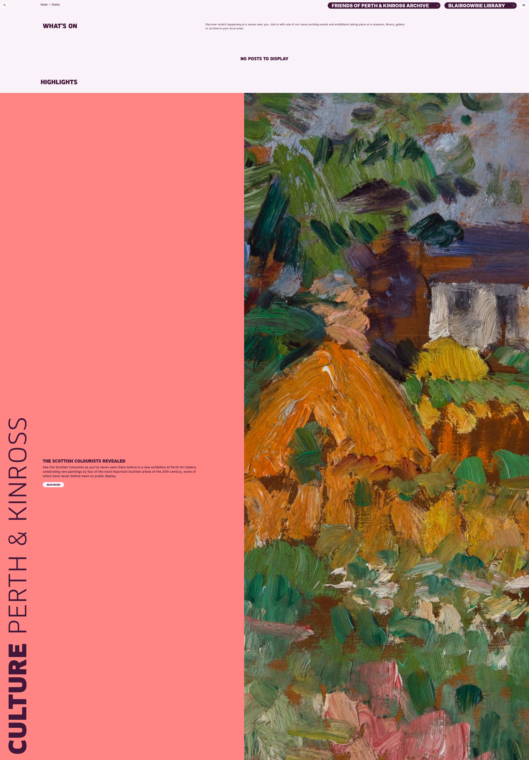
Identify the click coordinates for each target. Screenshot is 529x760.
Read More (53, 484)
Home (44, 4)
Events (56, 4)
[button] (437, 5)
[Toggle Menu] (524, 5)
